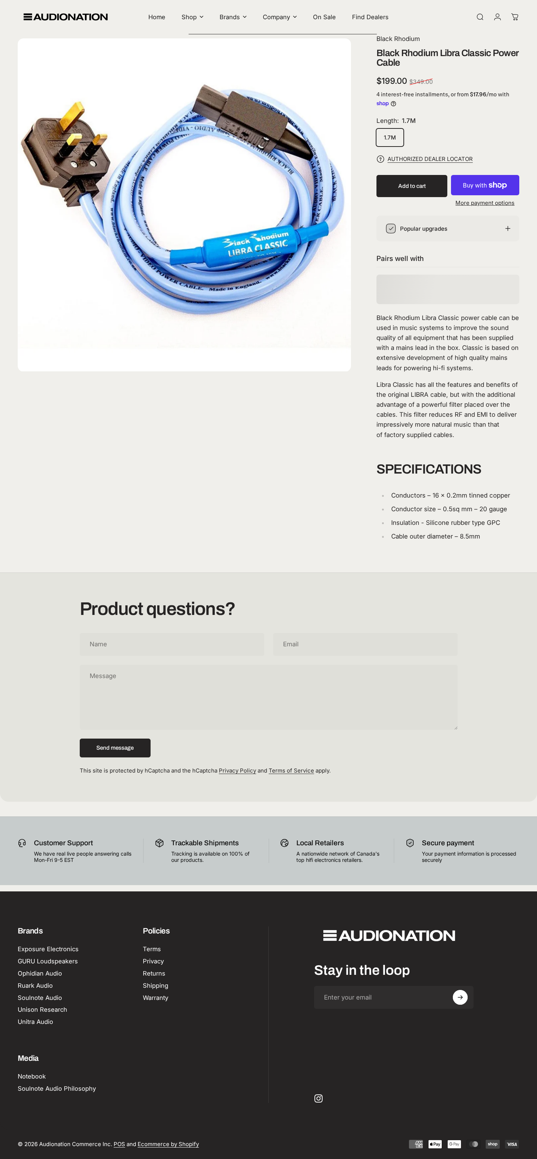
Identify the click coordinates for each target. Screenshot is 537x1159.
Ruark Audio (35, 985)
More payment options (484, 203)
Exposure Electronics (48, 949)
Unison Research (42, 1009)
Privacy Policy (237, 770)
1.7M (390, 137)
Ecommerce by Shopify (168, 1144)
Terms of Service (291, 770)
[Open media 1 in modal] (184, 205)
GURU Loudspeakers (48, 961)
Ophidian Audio (40, 973)
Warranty (155, 997)
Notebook (32, 1076)
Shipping (155, 985)
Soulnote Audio (40, 997)
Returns (154, 973)
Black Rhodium (398, 38)
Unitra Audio (35, 1021)
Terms (152, 949)
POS (119, 1144)
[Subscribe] (460, 997)
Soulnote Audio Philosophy (57, 1088)
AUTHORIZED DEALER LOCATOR (430, 159)
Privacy (153, 961)
